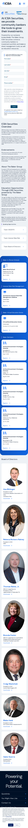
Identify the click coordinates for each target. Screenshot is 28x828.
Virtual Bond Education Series (12, 322)
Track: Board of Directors (12, 247)
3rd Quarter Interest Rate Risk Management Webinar (12, 296)
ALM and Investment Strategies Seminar (13, 347)
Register (6, 279)
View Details (6, 498)
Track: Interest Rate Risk (12, 238)
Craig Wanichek (10, 684)
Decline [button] (17, 825)
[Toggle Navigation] (24, 3)
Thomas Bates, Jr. (11, 586)
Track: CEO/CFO (9, 230)
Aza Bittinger (9, 489)
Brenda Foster (9, 635)
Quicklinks (5, 794)
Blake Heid (8, 720)
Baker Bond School (9, 269)
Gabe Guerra (9, 757)
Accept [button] (10, 825)
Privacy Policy (9, 816)
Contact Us (6, 803)
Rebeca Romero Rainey (13, 539)
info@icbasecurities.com (11, 111)
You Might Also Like (9, 798)
